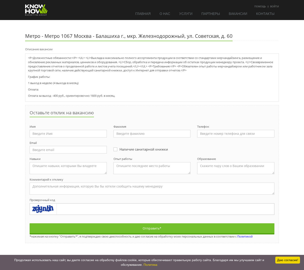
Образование (206, 159)
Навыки (35, 159)
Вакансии (238, 13)
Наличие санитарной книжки (144, 149)
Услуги (186, 13)
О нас (165, 13)
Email (33, 143)
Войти (274, 6)
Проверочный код (42, 200)
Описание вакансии (39, 49)
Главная (143, 13)
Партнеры (210, 13)
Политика (150, 264)
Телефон (203, 127)
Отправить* (152, 228)
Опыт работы (122, 159)
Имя (33, 127)
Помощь (260, 6)
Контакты (265, 13)
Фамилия (119, 127)
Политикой (245, 236)
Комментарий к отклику (46, 179)
